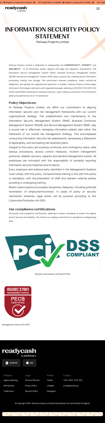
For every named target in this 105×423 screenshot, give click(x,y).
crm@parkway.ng (70, 385)
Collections (9, 391)
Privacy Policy (31, 385)
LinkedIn (50, 385)
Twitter (50, 380)
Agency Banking (11, 380)
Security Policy (31, 391)
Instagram (51, 391)
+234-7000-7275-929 (72, 380)
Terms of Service (32, 380)
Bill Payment (9, 385)
